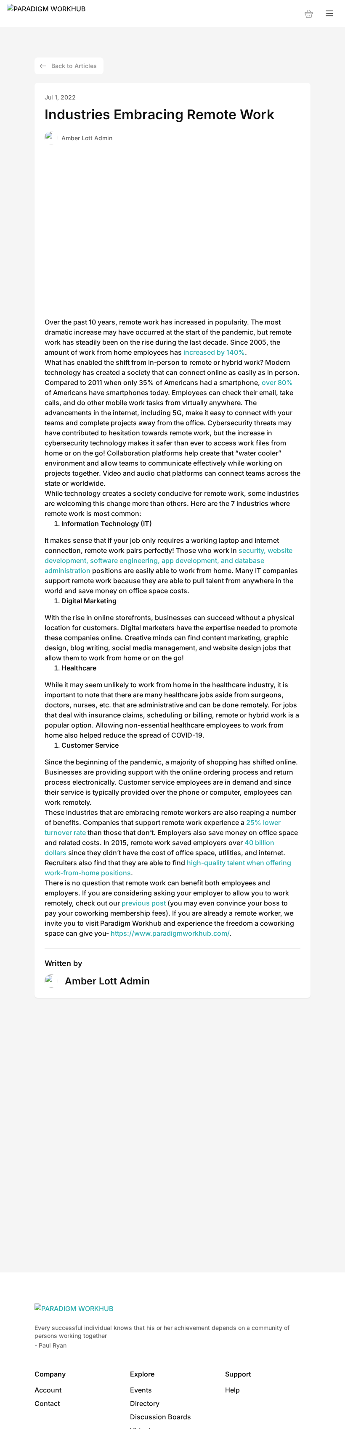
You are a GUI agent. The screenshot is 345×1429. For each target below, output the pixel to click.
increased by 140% (214, 352)
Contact (47, 1403)
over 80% (277, 382)
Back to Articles (74, 65)
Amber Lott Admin (86, 137)
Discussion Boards (160, 1417)
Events (141, 1390)
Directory (144, 1403)
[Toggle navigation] (329, 13)
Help (232, 1390)
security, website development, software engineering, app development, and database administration (168, 560)
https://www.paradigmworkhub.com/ (170, 933)
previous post (144, 903)
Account (47, 1390)
